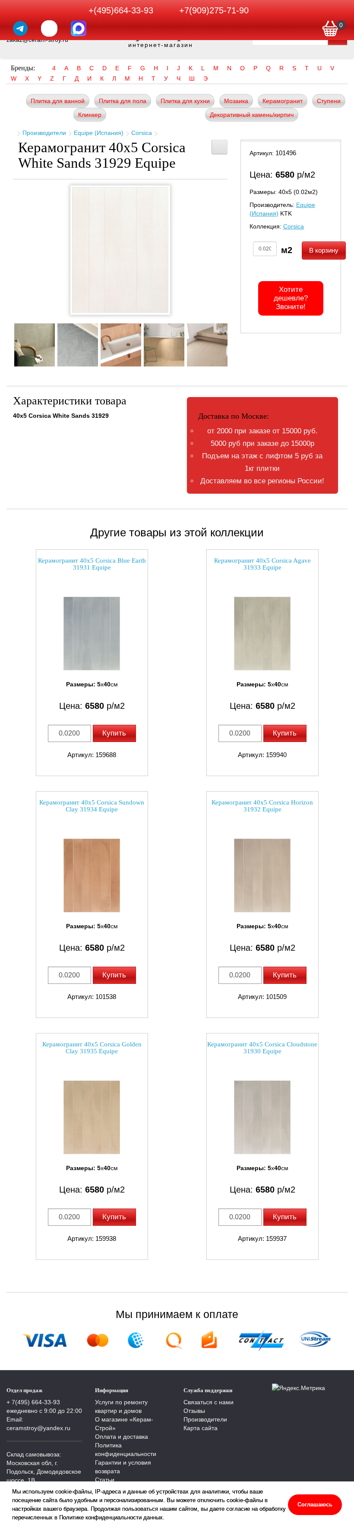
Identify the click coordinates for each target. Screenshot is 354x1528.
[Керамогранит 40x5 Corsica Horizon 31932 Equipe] (262, 875)
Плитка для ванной (58, 100)
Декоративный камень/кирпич (252, 114)
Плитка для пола (122, 100)
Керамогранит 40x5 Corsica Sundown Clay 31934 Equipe (91, 806)
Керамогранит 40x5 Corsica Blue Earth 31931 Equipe (92, 564)
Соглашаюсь (314, 1504)
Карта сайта (200, 1428)
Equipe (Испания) (98, 132)
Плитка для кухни (185, 100)
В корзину (323, 250)
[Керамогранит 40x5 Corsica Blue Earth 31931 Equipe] (92, 633)
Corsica (141, 132)
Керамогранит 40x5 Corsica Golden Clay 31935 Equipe (92, 1048)
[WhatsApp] (49, 28)
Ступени (329, 100)
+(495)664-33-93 (120, 10)
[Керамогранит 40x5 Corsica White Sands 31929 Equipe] (120, 250)
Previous (6, 342)
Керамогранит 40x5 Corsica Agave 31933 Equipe (262, 564)
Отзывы (194, 1410)
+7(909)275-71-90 (214, 10)
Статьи (104, 1479)
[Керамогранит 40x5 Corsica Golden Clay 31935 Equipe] (92, 1117)
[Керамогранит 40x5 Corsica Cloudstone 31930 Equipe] (262, 1117)
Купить (114, 733)
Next (234, 342)
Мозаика (236, 100)
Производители (44, 132)
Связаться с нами (208, 1402)
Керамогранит (282, 100)
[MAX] (78, 28)
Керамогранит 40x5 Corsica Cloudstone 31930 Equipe (262, 1048)
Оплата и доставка (121, 1436)
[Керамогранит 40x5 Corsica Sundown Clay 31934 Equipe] (92, 875)
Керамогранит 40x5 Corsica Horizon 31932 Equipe (262, 806)
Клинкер (89, 114)
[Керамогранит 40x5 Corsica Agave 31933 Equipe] (262, 633)
